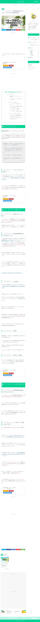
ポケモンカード (34, 44)
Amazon (5, 65)
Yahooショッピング (7, 67)
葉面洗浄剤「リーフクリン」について (16, 97)
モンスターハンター (34, 45)
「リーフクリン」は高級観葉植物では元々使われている (16, 107)
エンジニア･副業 (33, 37)
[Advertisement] (13, 41)
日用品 (34, 53)
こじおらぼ (20, 2)
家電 (34, 52)
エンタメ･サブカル (33, 42)
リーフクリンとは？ (11, 94)
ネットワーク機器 (34, 39)
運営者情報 (30, 64)
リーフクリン (13, 53)
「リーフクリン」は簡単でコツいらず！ (16, 104)
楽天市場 (11, 65)
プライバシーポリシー (24, 4)
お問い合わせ (15, 4)
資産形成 (33, 57)
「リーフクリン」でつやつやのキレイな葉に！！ (16, 99)
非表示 (20, 92)
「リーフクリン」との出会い (15, 108)
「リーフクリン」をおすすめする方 (13, 113)
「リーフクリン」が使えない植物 (16, 111)
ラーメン (34, 49)
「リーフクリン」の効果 (14, 109)
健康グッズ (34, 51)
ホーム (6, 4)
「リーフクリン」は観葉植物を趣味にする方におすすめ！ (16, 116)
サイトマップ (34, 4)
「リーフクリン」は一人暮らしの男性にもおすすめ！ (16, 118)
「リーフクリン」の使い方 (12, 102)
